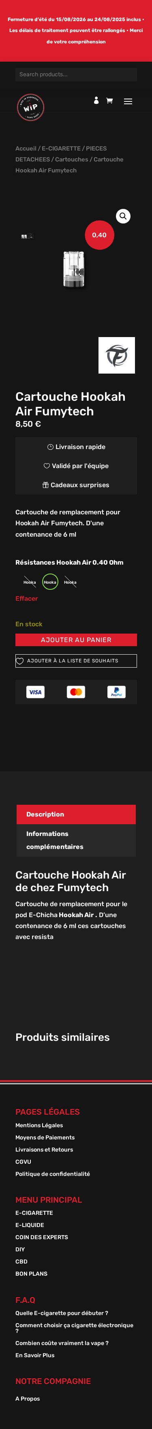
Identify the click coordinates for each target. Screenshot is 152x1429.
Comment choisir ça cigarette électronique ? (74, 1328)
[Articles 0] (111, 102)
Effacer (26, 598)
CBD (21, 1262)
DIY (20, 1250)
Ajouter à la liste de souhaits (72, 661)
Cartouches (71, 159)
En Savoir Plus (34, 1356)
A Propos (27, 1399)
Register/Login (96, 100)
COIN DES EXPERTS (41, 1238)
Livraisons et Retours (44, 1150)
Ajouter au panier (76, 640)
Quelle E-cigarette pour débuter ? (61, 1314)
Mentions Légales (39, 1126)
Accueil (25, 148)
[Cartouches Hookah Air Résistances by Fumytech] (76, 261)
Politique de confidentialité (52, 1174)
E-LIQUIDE (29, 1226)
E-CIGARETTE (61, 148)
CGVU (23, 1162)
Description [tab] (45, 814)
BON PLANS (31, 1274)
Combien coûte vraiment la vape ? (62, 1344)
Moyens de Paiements (45, 1138)
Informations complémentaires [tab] (54, 840)
